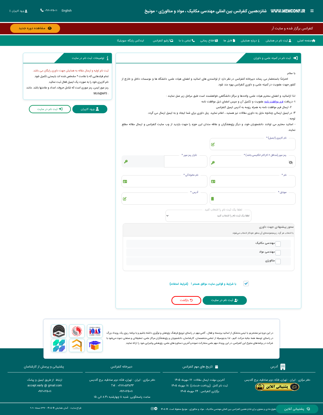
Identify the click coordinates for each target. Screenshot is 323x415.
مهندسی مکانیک (265, 243)
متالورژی (270, 260)
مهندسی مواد (267, 252)
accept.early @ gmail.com (44, 385)
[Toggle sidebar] (312, 11)
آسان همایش (61, 408)
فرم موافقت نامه (273, 101)
